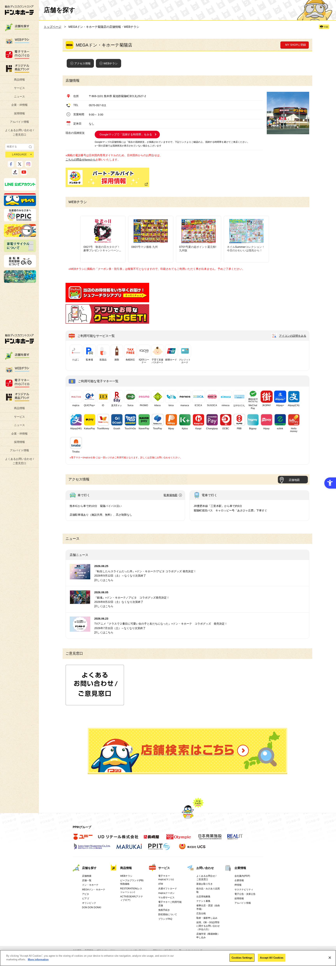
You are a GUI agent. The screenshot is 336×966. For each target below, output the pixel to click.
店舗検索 (86, 876)
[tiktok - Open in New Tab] (15, 173)
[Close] (330, 957)
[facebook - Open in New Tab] (10, 165)
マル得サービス (166, 897)
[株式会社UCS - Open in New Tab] (192, 848)
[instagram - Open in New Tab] (28, 165)
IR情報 (238, 885)
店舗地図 (294, 479)
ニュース (19, 96)
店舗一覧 (86, 880)
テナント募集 (203, 901)
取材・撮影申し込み (206, 918)
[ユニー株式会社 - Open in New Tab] (83, 839)
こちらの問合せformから (81, 159)
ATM (160, 884)
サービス (19, 87)
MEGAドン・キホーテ (93, 889)
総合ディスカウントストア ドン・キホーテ (19, 339)
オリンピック (89, 903)
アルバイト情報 (19, 121)
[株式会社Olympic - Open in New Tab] (179, 839)
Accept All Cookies (271, 957)
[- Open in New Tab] (107, 300)
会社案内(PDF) (242, 876)
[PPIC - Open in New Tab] (20, 219)
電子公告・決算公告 (245, 894)
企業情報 (240, 868)
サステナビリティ (243, 889)
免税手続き (164, 910)
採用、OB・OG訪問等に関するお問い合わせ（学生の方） (208, 926)
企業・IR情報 (19, 104)
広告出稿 (201, 913)
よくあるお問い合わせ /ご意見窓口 (19, 132)
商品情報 (19, 79)
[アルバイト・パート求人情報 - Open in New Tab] (107, 177)
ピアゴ (85, 898)
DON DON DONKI (91, 907)
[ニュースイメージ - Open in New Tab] (80, 577)
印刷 (326, 27)
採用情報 (19, 113)
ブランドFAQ (165, 919)
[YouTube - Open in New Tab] (23, 173)
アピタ (85, 894)
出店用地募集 (203, 896)
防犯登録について (167, 914)
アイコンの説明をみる (292, 335)
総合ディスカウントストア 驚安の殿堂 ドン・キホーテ (19, 10)
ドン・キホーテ (90, 885)
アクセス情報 (82, 63)
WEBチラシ (110, 63)
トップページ (52, 26)
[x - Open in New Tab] (19, 165)
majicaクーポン (166, 893)
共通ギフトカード (167, 888)
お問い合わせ (205, 868)
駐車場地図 (170, 495)
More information (38, 959)
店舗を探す (187, 751)
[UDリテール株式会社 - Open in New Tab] (118, 839)
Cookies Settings (242, 957)
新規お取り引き (204, 884)
